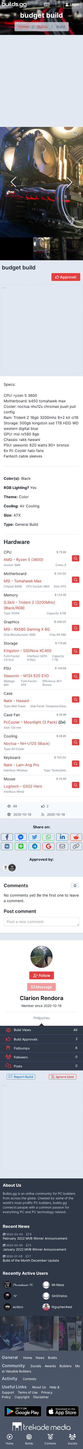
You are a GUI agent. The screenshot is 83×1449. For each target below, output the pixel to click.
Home (23, 26)
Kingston (11, 650)
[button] (69, 182)
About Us (39, 1387)
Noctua (10, 743)
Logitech (11, 786)
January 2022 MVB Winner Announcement (34, 1249)
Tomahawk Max (28, 581)
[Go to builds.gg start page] (14, 4)
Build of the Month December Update (31, 1260)
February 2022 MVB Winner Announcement (35, 1238)
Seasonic (11, 675)
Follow (44, 975)
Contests (29, 1379)
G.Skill (9, 602)
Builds (42, 26)
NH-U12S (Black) (35, 743)
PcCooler (12, 722)
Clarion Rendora (41, 998)
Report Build (23, 1077)
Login (74, 4)
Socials (35, 1366)
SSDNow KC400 (37, 650)
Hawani (22, 700)
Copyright (22, 1397)
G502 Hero (32, 786)
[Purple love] (41, 1333)
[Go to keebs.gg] (46, 4)
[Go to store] (75, 558)
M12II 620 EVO (36, 675)
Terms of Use (28, 1392)
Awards (50, 1366)
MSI (7, 581)
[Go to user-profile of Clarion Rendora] (41, 957)
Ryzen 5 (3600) (29, 559)
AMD (8, 559)
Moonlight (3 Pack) (40, 722)
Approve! (67, 277)
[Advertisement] (41, 78)
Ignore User (64, 1077)
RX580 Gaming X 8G (32, 629)
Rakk (8, 700)
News (40, 1358)
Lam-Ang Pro (27, 765)
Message (43, 987)
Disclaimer (41, 1397)
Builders (65, 1366)
